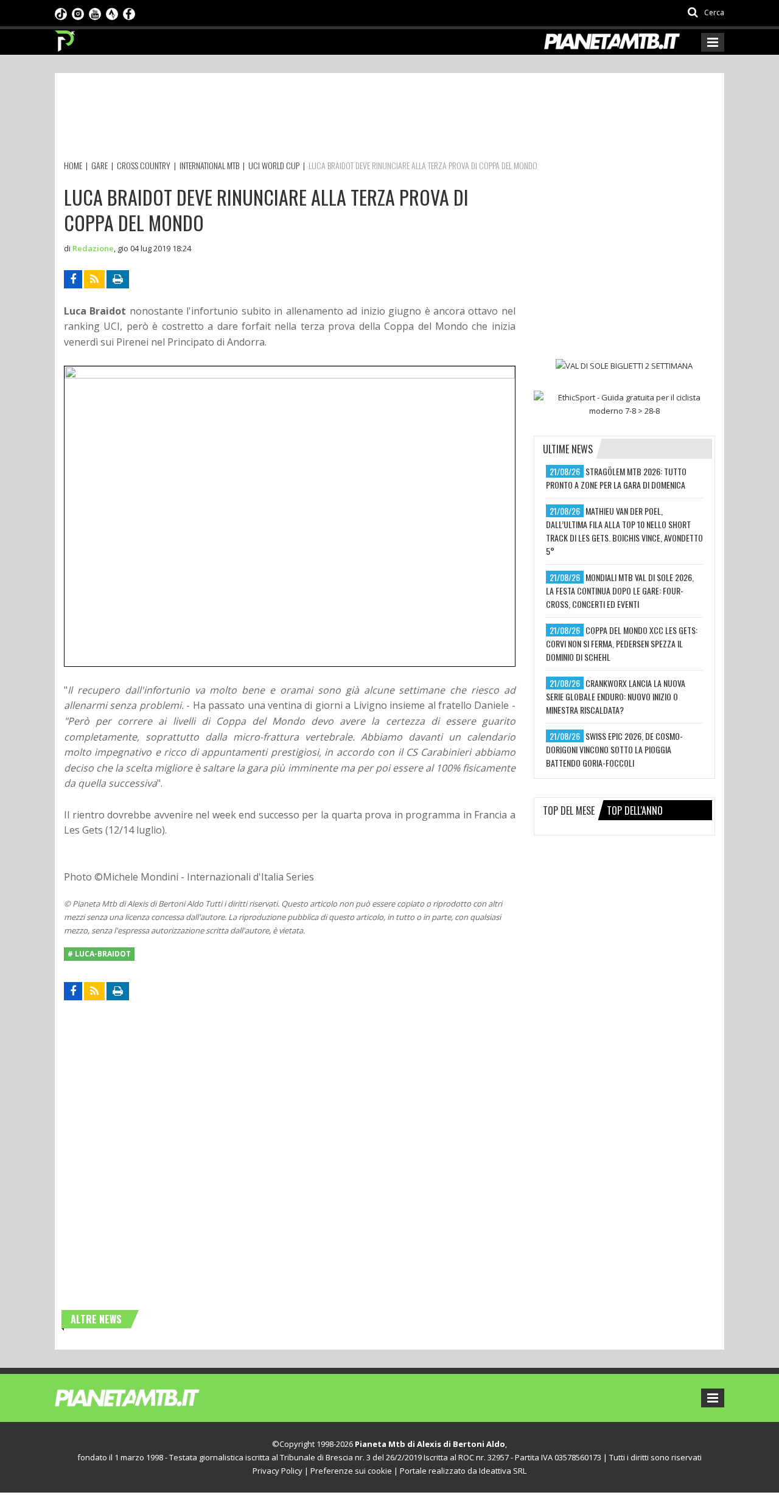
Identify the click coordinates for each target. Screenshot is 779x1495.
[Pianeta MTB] (149, 1397)
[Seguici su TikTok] (61, 12)
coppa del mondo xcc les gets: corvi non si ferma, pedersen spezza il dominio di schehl (621, 643)
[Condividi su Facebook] (73, 279)
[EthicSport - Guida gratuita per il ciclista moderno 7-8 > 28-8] (624, 404)
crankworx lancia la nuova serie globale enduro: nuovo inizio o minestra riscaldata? (615, 696)
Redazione (93, 248)
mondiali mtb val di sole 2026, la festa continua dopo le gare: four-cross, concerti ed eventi (620, 590)
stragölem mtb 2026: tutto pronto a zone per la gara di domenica (616, 478)
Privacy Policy (277, 1470)
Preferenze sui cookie (351, 1470)
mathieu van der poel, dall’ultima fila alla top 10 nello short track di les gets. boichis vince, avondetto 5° (624, 530)
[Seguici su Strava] (112, 12)
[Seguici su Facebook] (129, 12)
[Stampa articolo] (118, 279)
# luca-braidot (99, 954)
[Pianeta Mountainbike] (65, 37)
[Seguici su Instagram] (78, 12)
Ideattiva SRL (502, 1470)
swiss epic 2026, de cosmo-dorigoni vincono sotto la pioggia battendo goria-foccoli (614, 749)
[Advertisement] (285, 118)
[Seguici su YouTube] (95, 12)
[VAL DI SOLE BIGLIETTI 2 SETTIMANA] (624, 365)
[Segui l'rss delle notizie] (94, 279)
